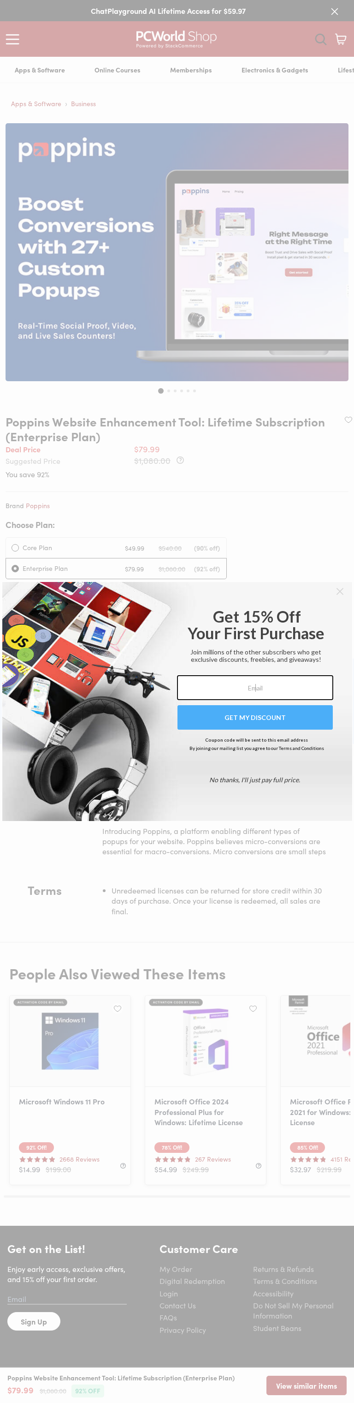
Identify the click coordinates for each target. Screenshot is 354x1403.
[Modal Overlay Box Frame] (177, 701)
